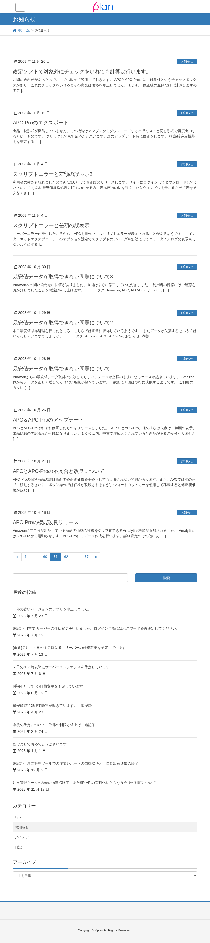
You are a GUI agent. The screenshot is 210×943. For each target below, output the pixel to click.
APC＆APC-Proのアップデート (48, 420)
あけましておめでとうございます (40, 744)
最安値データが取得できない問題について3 (63, 276)
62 (66, 557)
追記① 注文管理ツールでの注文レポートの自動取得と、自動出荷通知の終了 (75, 763)
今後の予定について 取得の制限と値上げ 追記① (54, 725)
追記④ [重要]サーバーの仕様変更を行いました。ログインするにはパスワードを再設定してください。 (96, 628)
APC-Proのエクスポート (41, 122)
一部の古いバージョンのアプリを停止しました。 (52, 609)
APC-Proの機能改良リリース (46, 522)
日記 (18, 847)
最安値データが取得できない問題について (61, 368)
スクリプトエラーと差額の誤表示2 (52, 174)
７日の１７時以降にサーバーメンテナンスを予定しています (61, 667)
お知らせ (187, 61)
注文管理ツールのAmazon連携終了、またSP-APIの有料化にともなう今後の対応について (84, 783)
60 (45, 557)
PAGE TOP (200, 910)
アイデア (22, 837)
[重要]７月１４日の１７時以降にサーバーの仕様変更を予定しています (69, 648)
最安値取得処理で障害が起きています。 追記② (52, 705)
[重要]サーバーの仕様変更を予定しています (48, 686)
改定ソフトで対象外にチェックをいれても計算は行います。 (82, 71)
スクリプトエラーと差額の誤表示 (51, 225)
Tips (18, 817)
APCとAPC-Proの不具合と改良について (58, 471)
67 (87, 557)
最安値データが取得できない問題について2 (63, 322)
